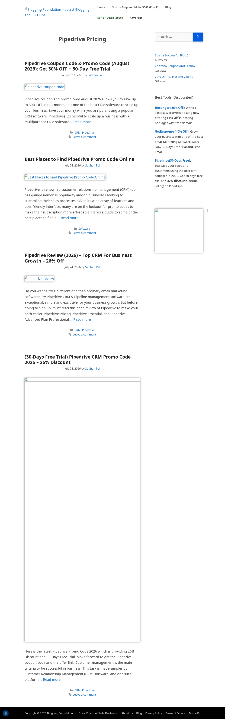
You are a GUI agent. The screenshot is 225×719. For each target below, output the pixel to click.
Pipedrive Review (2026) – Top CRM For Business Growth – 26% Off (78, 258)
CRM (78, 133)
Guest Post (85, 713)
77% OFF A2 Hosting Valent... (175, 77)
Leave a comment (84, 137)
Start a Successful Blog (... (172, 55)
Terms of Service (175, 713)
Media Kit (194, 713)
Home (101, 7)
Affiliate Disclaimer (106, 713)
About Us (127, 713)
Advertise (136, 17)
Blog (168, 7)
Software (84, 229)
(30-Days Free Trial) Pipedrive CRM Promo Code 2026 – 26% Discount (78, 359)
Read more (82, 122)
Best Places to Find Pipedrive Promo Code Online (79, 159)
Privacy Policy (153, 713)
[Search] (198, 37)
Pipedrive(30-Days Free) (172, 160)
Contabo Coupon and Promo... (176, 66)
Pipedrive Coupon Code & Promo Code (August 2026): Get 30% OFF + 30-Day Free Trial (77, 66)
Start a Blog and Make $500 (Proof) (135, 7)
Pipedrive (88, 133)
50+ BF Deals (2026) (110, 17)
